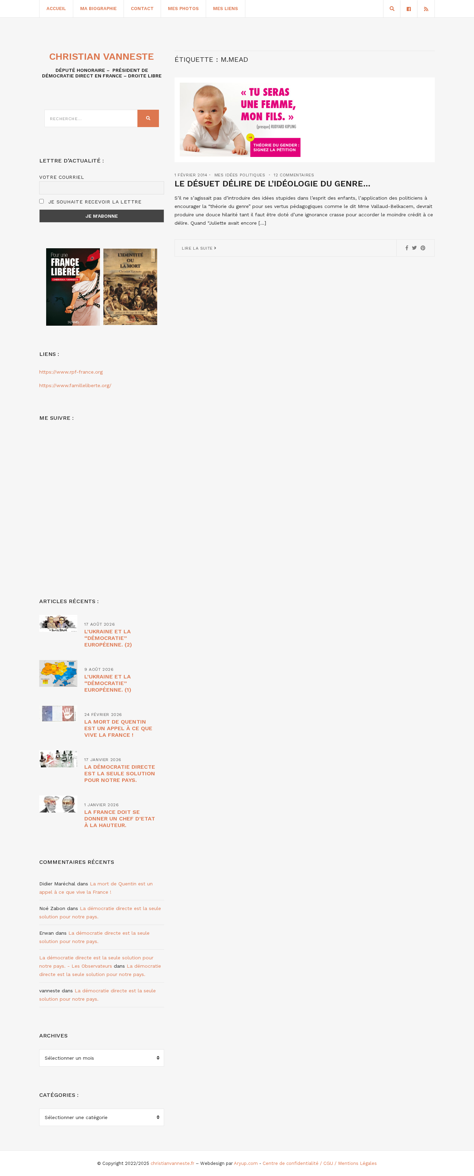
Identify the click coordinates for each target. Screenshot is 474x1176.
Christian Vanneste (101, 56)
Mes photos (183, 8)
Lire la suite (198, 248)
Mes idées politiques (239, 175)
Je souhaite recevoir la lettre (94, 202)
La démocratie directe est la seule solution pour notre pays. (119, 773)
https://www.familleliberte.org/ (75, 385)
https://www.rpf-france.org (71, 372)
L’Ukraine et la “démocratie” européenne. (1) (107, 683)
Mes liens (225, 8)
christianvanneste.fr (172, 1163)
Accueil (56, 8)
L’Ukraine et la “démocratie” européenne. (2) (108, 638)
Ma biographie (98, 8)
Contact (142, 8)
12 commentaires (294, 175)
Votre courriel (61, 177)
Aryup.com (246, 1163)
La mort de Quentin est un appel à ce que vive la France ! (118, 728)
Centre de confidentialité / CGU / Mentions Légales (320, 1163)
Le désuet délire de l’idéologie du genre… (273, 184)
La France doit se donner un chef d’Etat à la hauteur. (119, 818)
